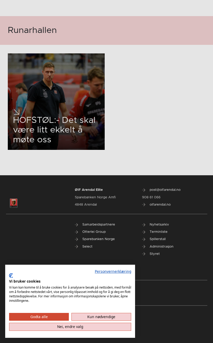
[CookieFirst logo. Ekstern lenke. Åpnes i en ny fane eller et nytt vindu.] (11, 275)
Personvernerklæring (113, 271)
